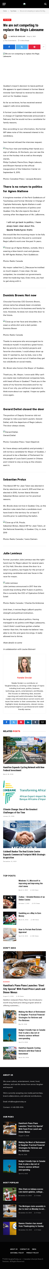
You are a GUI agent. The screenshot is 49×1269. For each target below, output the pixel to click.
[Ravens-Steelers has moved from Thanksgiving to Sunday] (9, 1228)
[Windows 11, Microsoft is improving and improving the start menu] (9, 885)
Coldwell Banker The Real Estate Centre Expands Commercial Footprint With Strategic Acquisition (24, 854)
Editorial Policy (17, 1253)
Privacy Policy (32, 1253)
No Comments (10, 40)
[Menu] (4, 4)
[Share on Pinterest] (34, 47)
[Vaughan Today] (24, 4)
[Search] (45, 4)
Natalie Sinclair (18, 36)
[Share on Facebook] (9, 47)
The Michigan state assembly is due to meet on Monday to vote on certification (32, 1209)
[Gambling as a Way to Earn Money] (9, 918)
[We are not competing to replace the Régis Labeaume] (24, 66)
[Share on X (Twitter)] (22, 47)
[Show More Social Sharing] (43, 47)
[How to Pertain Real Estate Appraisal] (9, 934)
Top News (7, 20)
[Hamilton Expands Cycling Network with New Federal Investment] (24, 750)
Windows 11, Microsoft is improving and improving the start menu (31, 883)
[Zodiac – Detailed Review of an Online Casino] (9, 902)
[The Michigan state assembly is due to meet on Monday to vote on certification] (9, 1211)
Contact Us (24, 1249)
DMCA (34, 1249)
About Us (14, 1249)
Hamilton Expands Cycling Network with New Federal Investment (30, 1051)
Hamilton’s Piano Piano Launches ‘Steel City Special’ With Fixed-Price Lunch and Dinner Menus (24, 989)
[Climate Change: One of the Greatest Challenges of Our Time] (24, 792)
